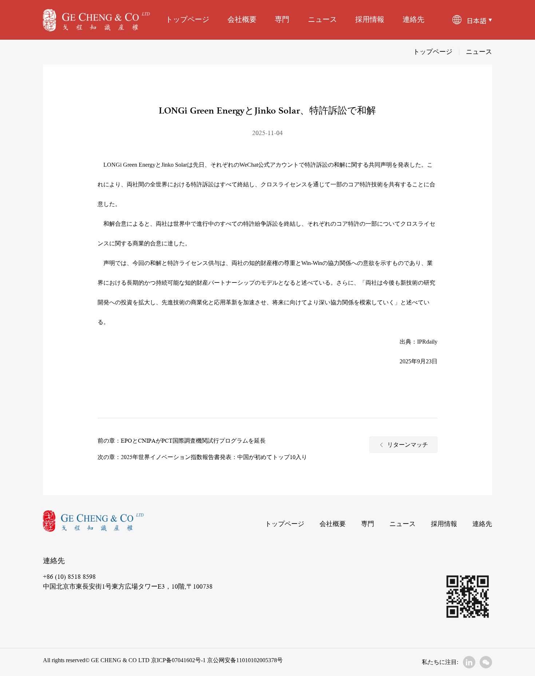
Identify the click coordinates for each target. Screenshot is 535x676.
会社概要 (242, 19)
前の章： (109, 441)
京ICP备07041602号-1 (178, 660)
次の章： (109, 457)
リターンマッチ (407, 445)
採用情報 (369, 19)
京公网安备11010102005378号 (244, 660)
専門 (282, 19)
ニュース (322, 19)
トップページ (187, 19)
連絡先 (413, 19)
